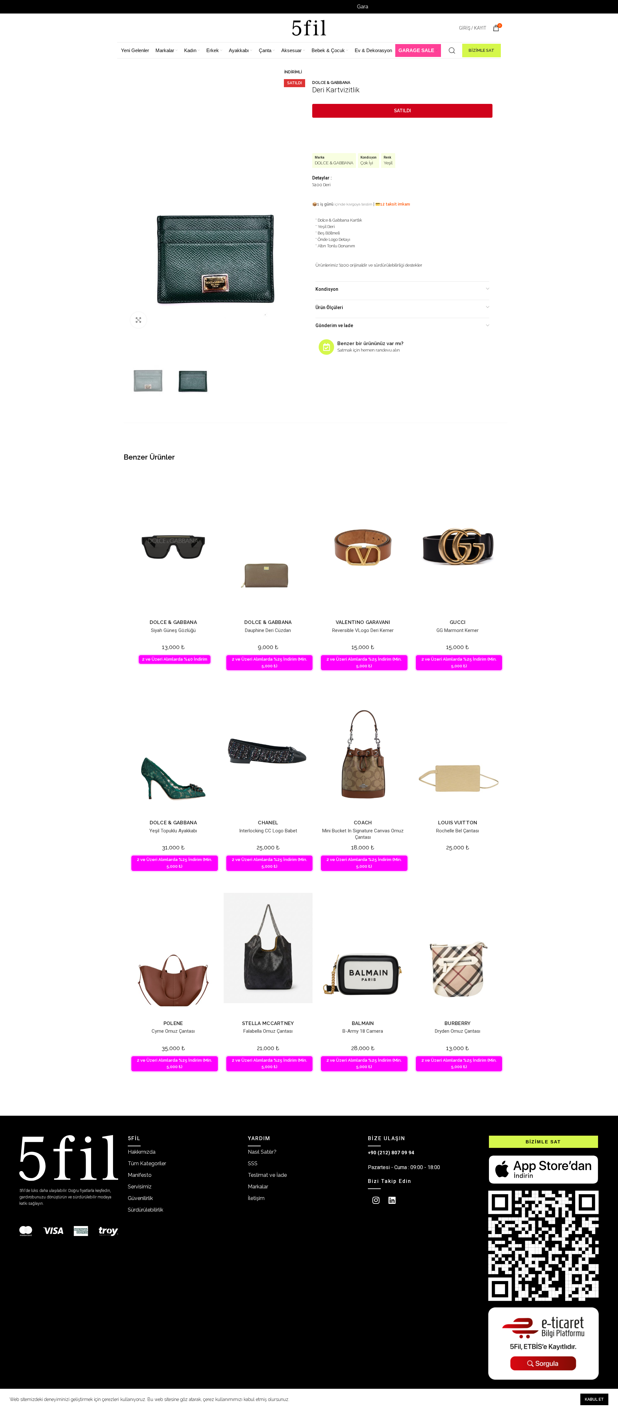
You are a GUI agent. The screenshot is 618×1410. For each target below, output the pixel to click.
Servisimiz (140, 1187)
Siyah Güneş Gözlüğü (173, 630)
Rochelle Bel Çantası (457, 831)
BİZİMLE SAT (481, 50)
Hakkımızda (141, 1152)
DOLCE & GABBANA (331, 82)
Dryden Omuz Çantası (457, 1031)
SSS (253, 1163)
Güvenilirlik (140, 1198)
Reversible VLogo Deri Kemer (363, 630)
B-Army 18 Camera (362, 1031)
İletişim (256, 1198)
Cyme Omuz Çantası (173, 1031)
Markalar (258, 1187)
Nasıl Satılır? (262, 1152)
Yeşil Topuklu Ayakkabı (173, 831)
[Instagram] (376, 1200)
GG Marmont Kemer (457, 630)
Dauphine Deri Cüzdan (268, 630)
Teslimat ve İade (267, 1175)
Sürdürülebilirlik (145, 1210)
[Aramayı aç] (452, 50)
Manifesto (140, 1175)
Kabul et (594, 1399)
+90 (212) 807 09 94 (391, 1153)
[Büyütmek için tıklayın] (138, 320)
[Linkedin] (392, 1200)
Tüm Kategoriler (147, 1163)
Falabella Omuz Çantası (268, 1031)
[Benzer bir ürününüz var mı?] (326, 347)
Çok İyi (366, 162)
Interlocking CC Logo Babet (268, 831)
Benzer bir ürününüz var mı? (370, 343)
